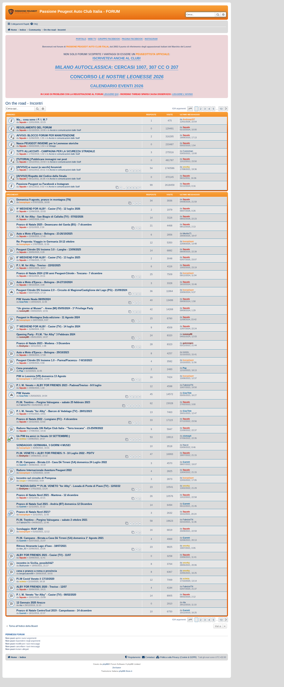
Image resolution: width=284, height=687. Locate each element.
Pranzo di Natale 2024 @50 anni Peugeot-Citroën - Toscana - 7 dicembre (59, 273)
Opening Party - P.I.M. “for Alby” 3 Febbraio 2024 (45, 334)
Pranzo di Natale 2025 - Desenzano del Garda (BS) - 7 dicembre (54, 224)
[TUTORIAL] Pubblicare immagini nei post (41, 159)
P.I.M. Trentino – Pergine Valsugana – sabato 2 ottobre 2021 (51, 519)
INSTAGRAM (151, 39)
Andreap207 (189, 119)
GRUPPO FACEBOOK (109, 39)
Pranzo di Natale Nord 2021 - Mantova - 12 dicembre (47, 495)
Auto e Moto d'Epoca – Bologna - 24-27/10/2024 (44, 282)
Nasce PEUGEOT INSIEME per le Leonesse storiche (47, 143)
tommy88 (24, 311)
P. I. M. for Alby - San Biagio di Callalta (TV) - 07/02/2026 (49, 216)
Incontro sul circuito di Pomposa (36, 478)
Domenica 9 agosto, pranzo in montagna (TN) (43, 199)
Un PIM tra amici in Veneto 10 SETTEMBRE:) (43, 436)
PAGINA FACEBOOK (132, 39)
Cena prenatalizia (26, 368)
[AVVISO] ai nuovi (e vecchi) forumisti (39, 167)
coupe (22, 481)
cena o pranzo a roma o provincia (36, 570)
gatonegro (188, 343)
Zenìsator (116, 668)
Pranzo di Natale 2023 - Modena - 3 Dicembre (43, 343)
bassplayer (24, 202)
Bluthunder (24, 565)
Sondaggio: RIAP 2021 (29, 528)
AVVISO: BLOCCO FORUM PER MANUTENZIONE (45, 135)
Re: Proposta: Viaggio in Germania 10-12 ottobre (45, 241)
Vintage (52, 146)
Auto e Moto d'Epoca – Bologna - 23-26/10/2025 (44, 233)
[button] (190, 108)
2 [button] (200, 108)
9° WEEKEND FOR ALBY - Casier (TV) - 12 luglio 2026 (48, 208)
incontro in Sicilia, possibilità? (35, 563)
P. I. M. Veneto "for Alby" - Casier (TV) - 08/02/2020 (46, 594)
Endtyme (23, 346)
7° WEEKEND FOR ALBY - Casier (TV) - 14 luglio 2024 (48, 326)
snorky (186, 167)
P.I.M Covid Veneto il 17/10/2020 (35, 578)
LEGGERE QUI (111, 94)
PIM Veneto (23, 393)
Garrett (22, 465)
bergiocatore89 (26, 573)
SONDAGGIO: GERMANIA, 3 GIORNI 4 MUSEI (43, 445)
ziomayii (187, 436)
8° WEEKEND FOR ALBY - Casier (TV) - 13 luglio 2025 (48, 257)
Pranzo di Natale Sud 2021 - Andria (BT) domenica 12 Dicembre (54, 504)
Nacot (185, 445)
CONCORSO (116, 76)
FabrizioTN (188, 385)
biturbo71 (187, 233)
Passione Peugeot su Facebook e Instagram (42, 184)
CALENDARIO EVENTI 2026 (116, 86)
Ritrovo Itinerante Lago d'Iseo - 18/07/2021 (41, 545)
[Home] (23, 12)
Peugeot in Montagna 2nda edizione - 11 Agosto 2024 (48, 317)
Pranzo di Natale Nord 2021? (33, 511)
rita (20, 605)
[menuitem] (34, 24)
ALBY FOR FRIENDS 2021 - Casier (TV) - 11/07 (43, 555)
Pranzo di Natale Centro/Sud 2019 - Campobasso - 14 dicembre (54, 610)
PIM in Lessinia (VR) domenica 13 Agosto (41, 376)
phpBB (106, 664)
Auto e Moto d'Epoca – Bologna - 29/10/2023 (42, 352)
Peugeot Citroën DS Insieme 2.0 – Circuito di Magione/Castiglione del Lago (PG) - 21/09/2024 (71, 290)
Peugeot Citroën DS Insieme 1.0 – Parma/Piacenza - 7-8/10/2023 (54, 360)
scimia (22, 439)
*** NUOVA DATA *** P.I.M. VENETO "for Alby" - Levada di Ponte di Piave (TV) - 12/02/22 (68, 486)
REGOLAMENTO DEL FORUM (34, 127)
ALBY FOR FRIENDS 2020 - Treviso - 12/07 (41, 586)
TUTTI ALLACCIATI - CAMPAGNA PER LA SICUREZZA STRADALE (55, 151)
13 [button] (221, 108)
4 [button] (209, 108)
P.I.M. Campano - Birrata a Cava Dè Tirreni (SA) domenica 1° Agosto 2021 (60, 538)
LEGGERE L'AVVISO (182, 94)
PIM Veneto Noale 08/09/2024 (33, 299)
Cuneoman (188, 151)
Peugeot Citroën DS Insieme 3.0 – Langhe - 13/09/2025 (48, 249)
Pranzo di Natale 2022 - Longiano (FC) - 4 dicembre (46, 419)
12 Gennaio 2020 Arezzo (30, 602)
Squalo (22, 122)
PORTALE (81, 39)
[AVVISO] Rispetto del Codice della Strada (41, 176)
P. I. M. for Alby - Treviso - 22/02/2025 (38, 265)
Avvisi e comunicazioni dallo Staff (65, 130)
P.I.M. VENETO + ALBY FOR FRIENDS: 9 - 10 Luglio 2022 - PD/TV (55, 453)
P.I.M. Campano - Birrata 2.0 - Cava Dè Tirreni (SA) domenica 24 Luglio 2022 (61, 462)
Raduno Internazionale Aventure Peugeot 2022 (44, 470)
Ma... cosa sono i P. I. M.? (31, 119)
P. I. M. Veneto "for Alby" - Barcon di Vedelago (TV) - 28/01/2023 (54, 411)
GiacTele (23, 302)
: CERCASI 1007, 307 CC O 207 (116, 67)
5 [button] (213, 108)
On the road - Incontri (24, 103)
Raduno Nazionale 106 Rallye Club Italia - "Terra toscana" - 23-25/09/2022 (59, 428)
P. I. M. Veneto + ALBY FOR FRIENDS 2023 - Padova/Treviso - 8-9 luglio (58, 385)
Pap (21, 371)
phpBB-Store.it (125, 671)
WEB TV (92, 39)
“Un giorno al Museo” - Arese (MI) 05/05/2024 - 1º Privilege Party (54, 308)
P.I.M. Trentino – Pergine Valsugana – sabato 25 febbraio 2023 (53, 402)
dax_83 (22, 548)
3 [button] (205, 108)
